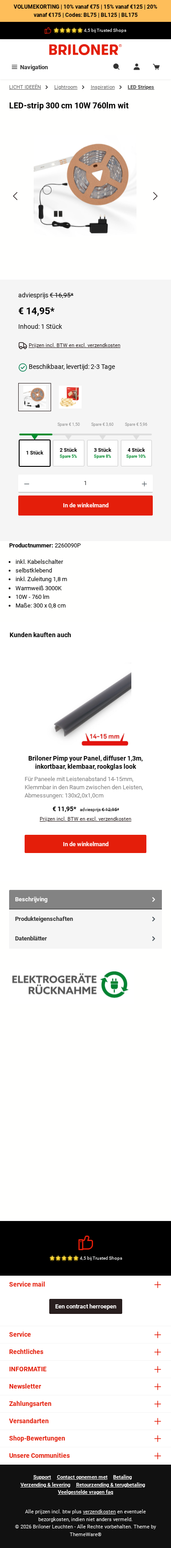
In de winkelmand (86, 505)
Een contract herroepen (85, 1306)
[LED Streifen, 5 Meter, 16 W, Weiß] (70, 397)
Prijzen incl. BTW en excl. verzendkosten (74, 345)
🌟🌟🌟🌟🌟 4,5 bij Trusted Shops (89, 30)
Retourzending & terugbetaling (110, 1485)
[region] (85, 204)
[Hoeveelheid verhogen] (144, 484)
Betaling (122, 1477)
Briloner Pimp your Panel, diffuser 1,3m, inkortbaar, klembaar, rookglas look (85, 763)
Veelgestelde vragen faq (85, 1492)
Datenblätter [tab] (31, 938)
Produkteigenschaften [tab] (44, 918)
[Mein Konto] (137, 67)
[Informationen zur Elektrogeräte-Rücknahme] (71, 987)
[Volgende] (155, 196)
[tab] (85, 899)
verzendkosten (99, 1512)
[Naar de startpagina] (85, 49)
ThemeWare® (86, 1535)
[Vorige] (16, 196)
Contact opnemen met (82, 1477)
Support (42, 1477)
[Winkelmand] (156, 67)
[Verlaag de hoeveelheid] (26, 484)
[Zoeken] (117, 67)
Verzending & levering (45, 1485)
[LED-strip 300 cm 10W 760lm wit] (85, 186)
